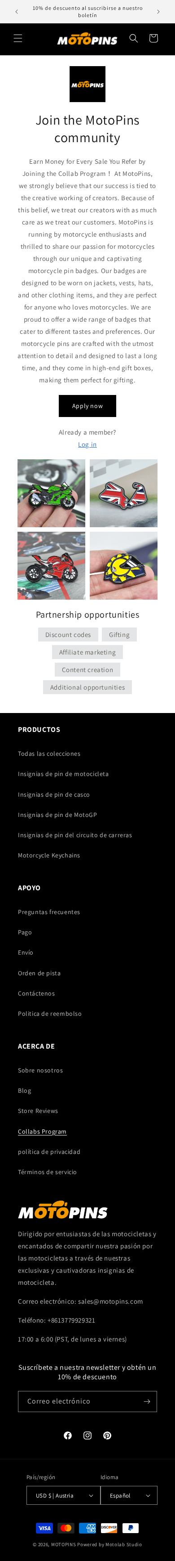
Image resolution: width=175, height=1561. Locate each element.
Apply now (87, 406)
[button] (18, 38)
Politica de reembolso (50, 1013)
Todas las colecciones (49, 753)
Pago (25, 932)
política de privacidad (49, 1152)
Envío (26, 952)
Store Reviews (38, 1111)
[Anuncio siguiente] (158, 12)
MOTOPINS (63, 1544)
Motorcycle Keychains (49, 855)
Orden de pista (39, 973)
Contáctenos (36, 993)
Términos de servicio (47, 1172)
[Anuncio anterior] (16, 12)
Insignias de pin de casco (54, 794)
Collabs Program (42, 1131)
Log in (87, 444)
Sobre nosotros (40, 1070)
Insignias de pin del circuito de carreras (75, 835)
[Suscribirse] (147, 1401)
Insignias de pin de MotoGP (57, 815)
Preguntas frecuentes (49, 912)
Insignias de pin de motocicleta (63, 774)
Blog (24, 1090)
